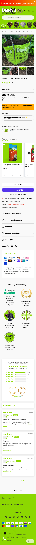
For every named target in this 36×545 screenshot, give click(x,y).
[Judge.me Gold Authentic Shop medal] (12, 390)
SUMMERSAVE (28, 3)
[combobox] (18, 17)
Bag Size (5, 113)
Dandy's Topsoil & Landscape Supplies (16, 534)
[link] (12, 153)
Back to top (18, 491)
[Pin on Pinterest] (16, 246)
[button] (29, 11)
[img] (7, 412)
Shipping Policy (23, 537)
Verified (17, 397)
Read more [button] (7, 450)
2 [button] (15, 480)
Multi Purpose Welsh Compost (24, 31)
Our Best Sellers (11, 31)
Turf (29, 27)
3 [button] (18, 480)
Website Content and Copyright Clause (12, 539)
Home (3, 31)
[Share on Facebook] (12, 246)
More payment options (18, 194)
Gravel (23, 27)
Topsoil (10, 27)
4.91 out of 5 (23, 366)
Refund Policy (14, 537)
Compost (16, 27)
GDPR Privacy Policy (7, 540)
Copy (14, 108)
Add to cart (18, 184)
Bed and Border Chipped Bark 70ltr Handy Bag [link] (12, 165)
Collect (3, 27)
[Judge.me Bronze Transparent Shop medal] (22, 390)
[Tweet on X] (8, 246)
